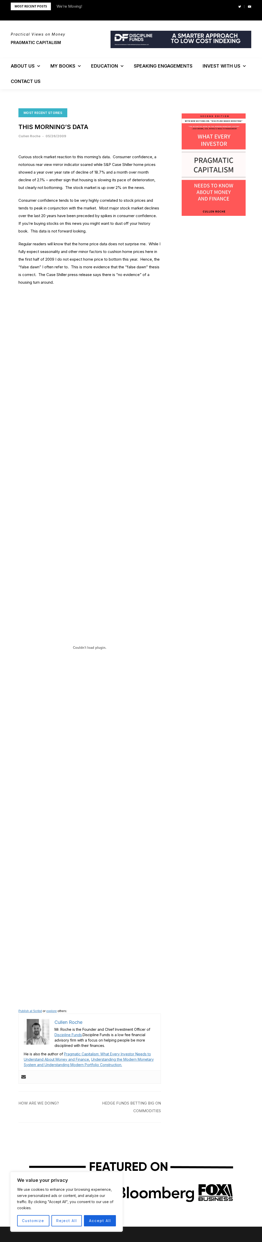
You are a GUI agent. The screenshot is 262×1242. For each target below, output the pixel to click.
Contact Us (25, 81)
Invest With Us (221, 66)
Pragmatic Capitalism (36, 42)
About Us (23, 66)
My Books (62, 66)
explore (51, 1011)
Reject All (66, 1220)
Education (104, 66)
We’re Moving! (69, 6)
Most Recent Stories (43, 113)
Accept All (100, 1220)
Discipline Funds (68, 1035)
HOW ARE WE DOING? (38, 1103)
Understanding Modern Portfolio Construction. (83, 1065)
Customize (33, 1220)
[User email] (23, 1077)
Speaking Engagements (163, 66)
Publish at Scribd (30, 1011)
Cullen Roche (29, 136)
